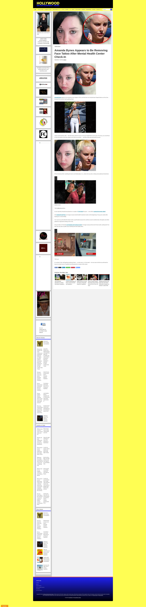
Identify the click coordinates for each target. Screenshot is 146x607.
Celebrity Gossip (48, 9)
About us (37, 584)
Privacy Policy (38, 588)
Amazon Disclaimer (38, 585)
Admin (65, 59)
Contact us (37, 582)
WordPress (70, 597)
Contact (98, 9)
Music (73, 9)
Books (93, 9)
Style (63, 9)
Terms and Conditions (39, 590)
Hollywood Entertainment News (48, 594)
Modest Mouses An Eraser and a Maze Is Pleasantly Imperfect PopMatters (82, 283)
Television (57, 46)
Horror (83, 9)
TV (70, 9)
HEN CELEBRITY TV (56, 9)
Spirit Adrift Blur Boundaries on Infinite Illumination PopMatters (59, 283)
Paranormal (88, 9)
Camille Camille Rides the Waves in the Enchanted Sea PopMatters (71, 283)
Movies (66, 9)
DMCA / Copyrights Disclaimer (40, 587)
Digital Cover (40, 9)
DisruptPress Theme (77, 597)
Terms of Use (95, 595)
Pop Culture (78, 9)
